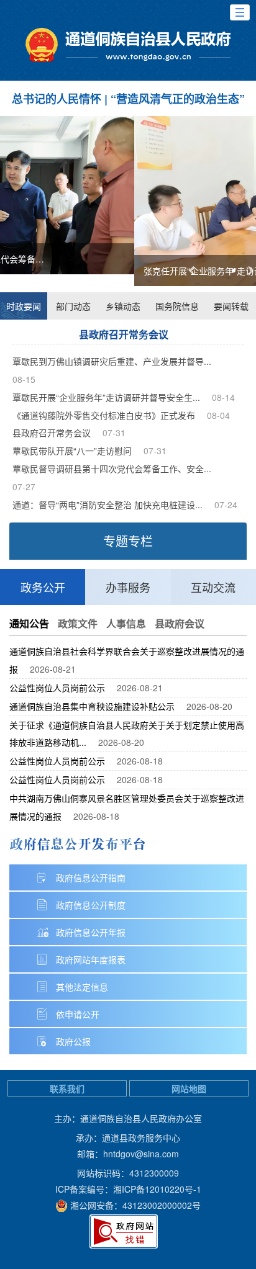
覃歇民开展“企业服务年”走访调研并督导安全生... (106, 397)
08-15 (23, 379)
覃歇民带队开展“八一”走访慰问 (72, 450)
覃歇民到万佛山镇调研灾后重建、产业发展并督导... (111, 361)
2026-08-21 (53, 669)
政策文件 (78, 623)
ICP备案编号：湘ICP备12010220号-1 (128, 1189)
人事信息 (126, 623)
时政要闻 (23, 306)
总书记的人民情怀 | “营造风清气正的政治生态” (128, 99)
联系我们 (67, 1088)
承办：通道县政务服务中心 (128, 1137)
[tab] (208, 270)
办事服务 (128, 587)
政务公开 (43, 587)
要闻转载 (231, 306)
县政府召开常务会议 (123, 334)
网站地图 (188, 1088)
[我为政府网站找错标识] (123, 1231)
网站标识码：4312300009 (128, 1173)
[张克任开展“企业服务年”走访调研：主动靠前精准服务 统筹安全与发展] (128, 201)
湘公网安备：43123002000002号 (135, 1205)
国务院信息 (177, 306)
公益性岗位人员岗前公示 (57, 687)
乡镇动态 (123, 306)
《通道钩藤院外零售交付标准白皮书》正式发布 (103, 415)
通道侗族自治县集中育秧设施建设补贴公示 (92, 706)
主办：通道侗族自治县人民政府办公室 (128, 1118)
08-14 (223, 397)
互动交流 (213, 587)
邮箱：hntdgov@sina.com (128, 1153)
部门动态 (73, 306)
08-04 (218, 415)
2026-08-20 (209, 706)
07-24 (225, 504)
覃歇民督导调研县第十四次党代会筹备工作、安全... (111, 468)
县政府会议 (179, 623)
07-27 (23, 486)
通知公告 (29, 623)
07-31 (114, 432)
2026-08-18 (140, 761)
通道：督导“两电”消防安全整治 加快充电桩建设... (107, 504)
